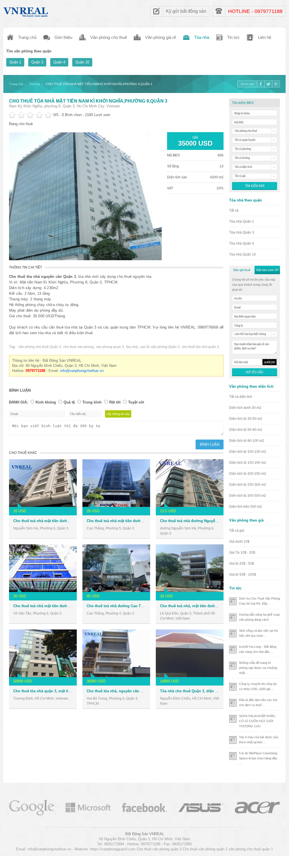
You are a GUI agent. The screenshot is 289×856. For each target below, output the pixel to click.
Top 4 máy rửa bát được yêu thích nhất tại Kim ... (258, 739)
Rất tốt (115, 402)
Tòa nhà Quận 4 (241, 243)
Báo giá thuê (241, 270)
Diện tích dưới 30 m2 (245, 408)
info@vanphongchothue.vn (82, 371)
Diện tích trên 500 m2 (245, 507)
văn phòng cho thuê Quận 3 (39, 347)
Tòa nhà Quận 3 (241, 232)
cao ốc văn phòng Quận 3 (159, 347)
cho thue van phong (78, 347)
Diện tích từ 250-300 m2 (247, 485)
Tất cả (233, 210)
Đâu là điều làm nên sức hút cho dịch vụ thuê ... (258, 702)
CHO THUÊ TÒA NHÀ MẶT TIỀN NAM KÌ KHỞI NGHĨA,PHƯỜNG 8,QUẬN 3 (88, 101)
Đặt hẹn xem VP (267, 270)
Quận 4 (59, 62)
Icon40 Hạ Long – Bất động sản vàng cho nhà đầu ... (257, 649)
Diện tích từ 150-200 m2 (247, 463)
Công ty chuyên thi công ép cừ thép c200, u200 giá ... (258, 686)
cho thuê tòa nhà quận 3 (200, 347)
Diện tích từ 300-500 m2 (247, 496)
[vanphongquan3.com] (26, 10)
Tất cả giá (236, 531)
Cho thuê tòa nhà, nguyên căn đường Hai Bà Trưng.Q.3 (135, 691)
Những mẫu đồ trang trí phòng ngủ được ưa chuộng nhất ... (258, 668)
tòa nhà (132, 347)
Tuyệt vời (136, 402)
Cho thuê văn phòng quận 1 (205, 849)
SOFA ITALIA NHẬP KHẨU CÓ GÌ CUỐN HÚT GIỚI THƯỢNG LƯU (257, 721)
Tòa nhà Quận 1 (241, 221)
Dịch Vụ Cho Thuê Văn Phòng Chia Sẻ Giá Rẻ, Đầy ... (259, 601)
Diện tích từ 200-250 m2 (247, 474)
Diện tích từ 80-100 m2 (246, 441)
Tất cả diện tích (240, 397)
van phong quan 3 (110, 347)
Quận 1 (15, 62)
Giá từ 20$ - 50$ (241, 564)
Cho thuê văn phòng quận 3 (159, 849)
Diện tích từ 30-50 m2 (245, 419)
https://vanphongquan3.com (112, 849)
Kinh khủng (46, 402)
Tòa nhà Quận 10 (242, 254)
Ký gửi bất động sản (186, 11)
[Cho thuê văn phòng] (31, 807)
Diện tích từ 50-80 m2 (245, 430)
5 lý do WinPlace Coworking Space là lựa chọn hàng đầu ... (258, 758)
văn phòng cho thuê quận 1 (251, 849)
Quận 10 (82, 62)
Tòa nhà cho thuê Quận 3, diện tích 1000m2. (198, 691)
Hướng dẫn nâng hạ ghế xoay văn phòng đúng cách (259, 617)
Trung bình (92, 402)
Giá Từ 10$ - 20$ (242, 553)
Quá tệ (69, 402)
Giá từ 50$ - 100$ (242, 574)
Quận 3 (37, 62)
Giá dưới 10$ (239, 542)
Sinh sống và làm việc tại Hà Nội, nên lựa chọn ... (258, 633)
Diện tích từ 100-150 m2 (247, 452)
